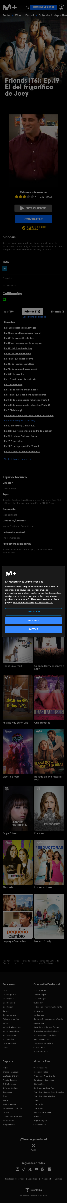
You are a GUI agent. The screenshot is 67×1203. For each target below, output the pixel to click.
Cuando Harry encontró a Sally (49, 667)
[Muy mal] (16, 196)
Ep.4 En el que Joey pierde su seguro (22, 343)
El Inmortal (38, 1011)
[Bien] (28, 196)
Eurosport (7, 1112)
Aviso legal (32, 1179)
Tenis (5, 1096)
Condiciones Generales (44, 1080)
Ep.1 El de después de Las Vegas (20, 327)
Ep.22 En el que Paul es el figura (20, 436)
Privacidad (46, 1179)
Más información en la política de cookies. (33, 602)
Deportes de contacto (12, 1108)
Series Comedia (9, 1035)
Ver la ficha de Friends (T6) (18, 459)
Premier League (10, 1080)
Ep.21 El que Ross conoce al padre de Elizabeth (28, 431)
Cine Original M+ (10, 995)
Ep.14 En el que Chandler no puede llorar (25, 394)
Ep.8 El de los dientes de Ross (19, 364)
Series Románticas (11, 1031)
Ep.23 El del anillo (13, 441)
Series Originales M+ (11, 1027)
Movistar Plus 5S (40, 1051)
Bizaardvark (10, 887)
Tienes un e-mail (12, 666)
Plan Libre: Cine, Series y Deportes (49, 1092)
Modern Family (42, 941)
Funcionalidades (41, 1072)
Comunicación (40, 1124)
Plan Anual (38, 1108)
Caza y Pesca (39, 1047)
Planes (36, 1100)
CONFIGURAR (33, 612)
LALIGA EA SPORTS (11, 1076)
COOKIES (58, 1179)
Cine (18, 15)
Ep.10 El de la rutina (14, 374)
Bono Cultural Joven (42, 1112)
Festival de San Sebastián (45, 1035)
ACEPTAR (33, 629)
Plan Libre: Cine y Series (44, 1096)
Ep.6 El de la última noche (17, 353)
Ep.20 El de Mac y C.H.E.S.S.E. (19, 425)
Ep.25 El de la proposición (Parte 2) (22, 451)
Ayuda (33, 1150)
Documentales (9, 1039)
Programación (9, 1124)
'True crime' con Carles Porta (46, 1031)
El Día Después (9, 1084)
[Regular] (24, 196)
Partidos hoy (8, 1120)
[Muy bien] (32, 196)
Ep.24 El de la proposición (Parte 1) (21, 446)
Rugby (5, 1100)
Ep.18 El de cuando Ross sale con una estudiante (29, 415)
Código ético (39, 1084)
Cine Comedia (9, 1003)
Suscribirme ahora (43, 7)
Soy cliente (36, 208)
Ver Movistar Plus (41, 1068)
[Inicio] (10, 7)
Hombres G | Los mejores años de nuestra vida (48, 1021)
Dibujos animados (41, 1039)
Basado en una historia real (48, 778)
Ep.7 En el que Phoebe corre (18, 358)
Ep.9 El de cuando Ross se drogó (20, 369)
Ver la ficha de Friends (34, 316)
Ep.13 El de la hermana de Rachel (21, 389)
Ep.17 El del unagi (13, 410)
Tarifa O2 (38, 1116)
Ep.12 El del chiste (13, 384)
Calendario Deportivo (12, 1116)
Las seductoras (43, 887)
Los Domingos (40, 999)
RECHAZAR (33, 620)
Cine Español (8, 999)
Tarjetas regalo (40, 1120)
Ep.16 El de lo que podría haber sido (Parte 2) (27, 405)
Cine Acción (8, 1007)
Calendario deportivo (53, 15)
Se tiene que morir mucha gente (48, 1007)
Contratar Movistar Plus (44, 1088)
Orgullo (6, 1047)
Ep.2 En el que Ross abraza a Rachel (22, 333)
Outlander (38, 1003)
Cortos (5, 1011)
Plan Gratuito (39, 1104)
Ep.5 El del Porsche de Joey (18, 348)
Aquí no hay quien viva (15, 722)
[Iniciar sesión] (61, 7)
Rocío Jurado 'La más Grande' (47, 1027)
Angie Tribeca (10, 833)
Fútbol (29, 15)
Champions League (11, 1072)
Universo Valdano (10, 1088)
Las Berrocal (39, 1015)
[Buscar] (27, 7)
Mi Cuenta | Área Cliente (44, 1076)
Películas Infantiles (11, 1019)
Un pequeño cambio (14, 941)
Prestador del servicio (14, 1179)
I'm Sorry (39, 833)
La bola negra (40, 995)
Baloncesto (7, 1092)
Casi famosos (42, 722)
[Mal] (20, 196)
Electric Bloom (11, 776)
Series (6, 15)
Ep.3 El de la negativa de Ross (19, 338)
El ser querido (40, 991)
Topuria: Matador (10, 1104)
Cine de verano (9, 1015)
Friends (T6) (32, 311)
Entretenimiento (10, 1043)
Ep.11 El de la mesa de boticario (20, 379)
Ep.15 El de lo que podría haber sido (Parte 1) (26, 400)
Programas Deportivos (43, 1043)
